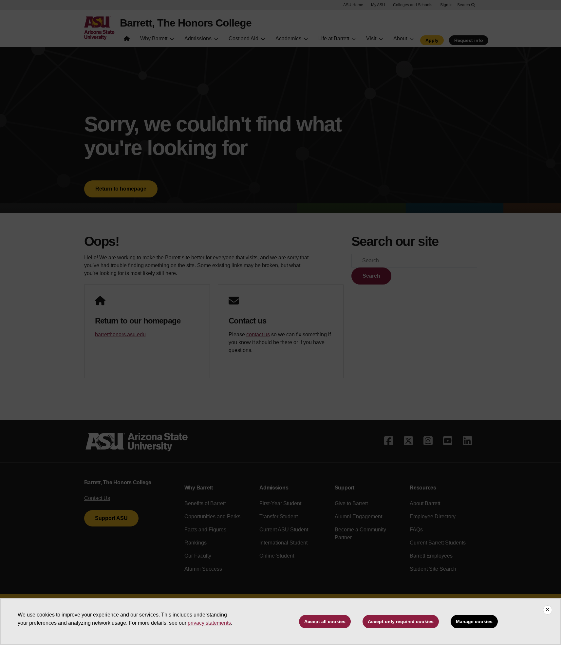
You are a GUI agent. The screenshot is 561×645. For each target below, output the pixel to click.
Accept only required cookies (401, 621)
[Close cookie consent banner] (547, 610)
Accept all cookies (325, 621)
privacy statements (209, 623)
